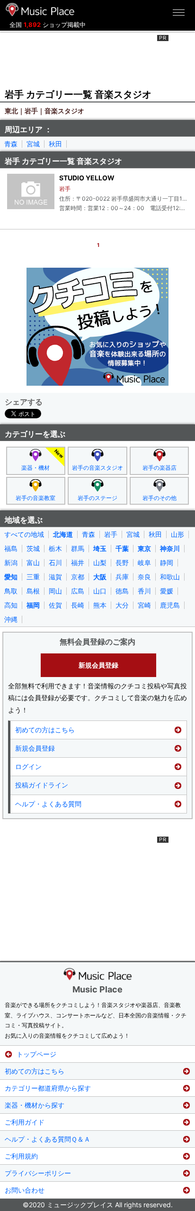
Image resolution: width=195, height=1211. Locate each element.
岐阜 (144, 563)
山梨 (99, 563)
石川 (55, 563)
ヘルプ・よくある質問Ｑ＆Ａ (47, 1139)
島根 (33, 591)
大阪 (99, 577)
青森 (11, 144)
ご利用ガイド (24, 1122)
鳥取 (11, 591)
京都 (77, 577)
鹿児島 (170, 605)
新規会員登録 (98, 665)
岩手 (110, 534)
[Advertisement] (97, 58)
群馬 (77, 548)
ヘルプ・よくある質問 (48, 804)
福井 (77, 563)
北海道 (63, 534)
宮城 (33, 144)
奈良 (144, 577)
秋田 (55, 144)
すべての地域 (24, 534)
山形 (177, 534)
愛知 (11, 577)
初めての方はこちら (45, 730)
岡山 (55, 591)
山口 (99, 591)
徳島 (122, 591)
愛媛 (166, 591)
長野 (122, 563)
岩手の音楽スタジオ (97, 467)
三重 (33, 577)
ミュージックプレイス (40, 9)
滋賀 (55, 577)
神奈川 (170, 548)
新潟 (11, 563)
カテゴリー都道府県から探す (48, 1088)
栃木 (55, 548)
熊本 (99, 605)
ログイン (28, 766)
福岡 (33, 605)
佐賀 (55, 605)
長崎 (77, 605)
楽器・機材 (35, 467)
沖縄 (11, 619)
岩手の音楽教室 (35, 497)
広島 (77, 591)
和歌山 (170, 577)
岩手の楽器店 (159, 467)
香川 (144, 591)
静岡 (166, 563)
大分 (122, 605)
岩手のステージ (97, 497)
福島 (11, 548)
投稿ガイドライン (41, 785)
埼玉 (99, 548)
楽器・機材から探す (34, 1105)
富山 (33, 563)
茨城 (33, 548)
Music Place (97, 989)
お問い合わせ (24, 1190)
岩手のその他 (159, 497)
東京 (144, 548)
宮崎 (144, 605)
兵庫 (122, 577)
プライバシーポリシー (38, 1173)
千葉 (122, 548)
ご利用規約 (21, 1156)
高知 (11, 605)
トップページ (36, 1054)
